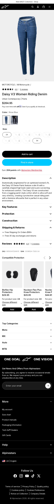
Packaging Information (11, 425)
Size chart (6, 415)
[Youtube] (27, 476)
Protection (8, 213)
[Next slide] (50, 258)
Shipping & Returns (13, 227)
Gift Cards (6, 435)
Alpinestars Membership (31, 170)
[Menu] (50, 7)
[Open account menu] (38, 7)
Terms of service (12, 486)
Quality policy (43, 486)
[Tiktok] (33, 476)
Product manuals (9, 420)
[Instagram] (21, 476)
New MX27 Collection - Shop (27, 2)
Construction (9, 220)
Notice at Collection (19, 494)
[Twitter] (39, 476)
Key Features (9, 206)
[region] (27, 2)
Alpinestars (17, 498)
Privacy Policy (28, 486)
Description (9, 178)
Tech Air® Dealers (10, 430)
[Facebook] (15, 476)
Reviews (20, 243)
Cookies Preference (36, 490)
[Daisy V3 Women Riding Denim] (6, 120)
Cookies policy (17, 490)
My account (7, 409)
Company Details (38, 494)
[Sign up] (48, 385)
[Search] (32, 7)
